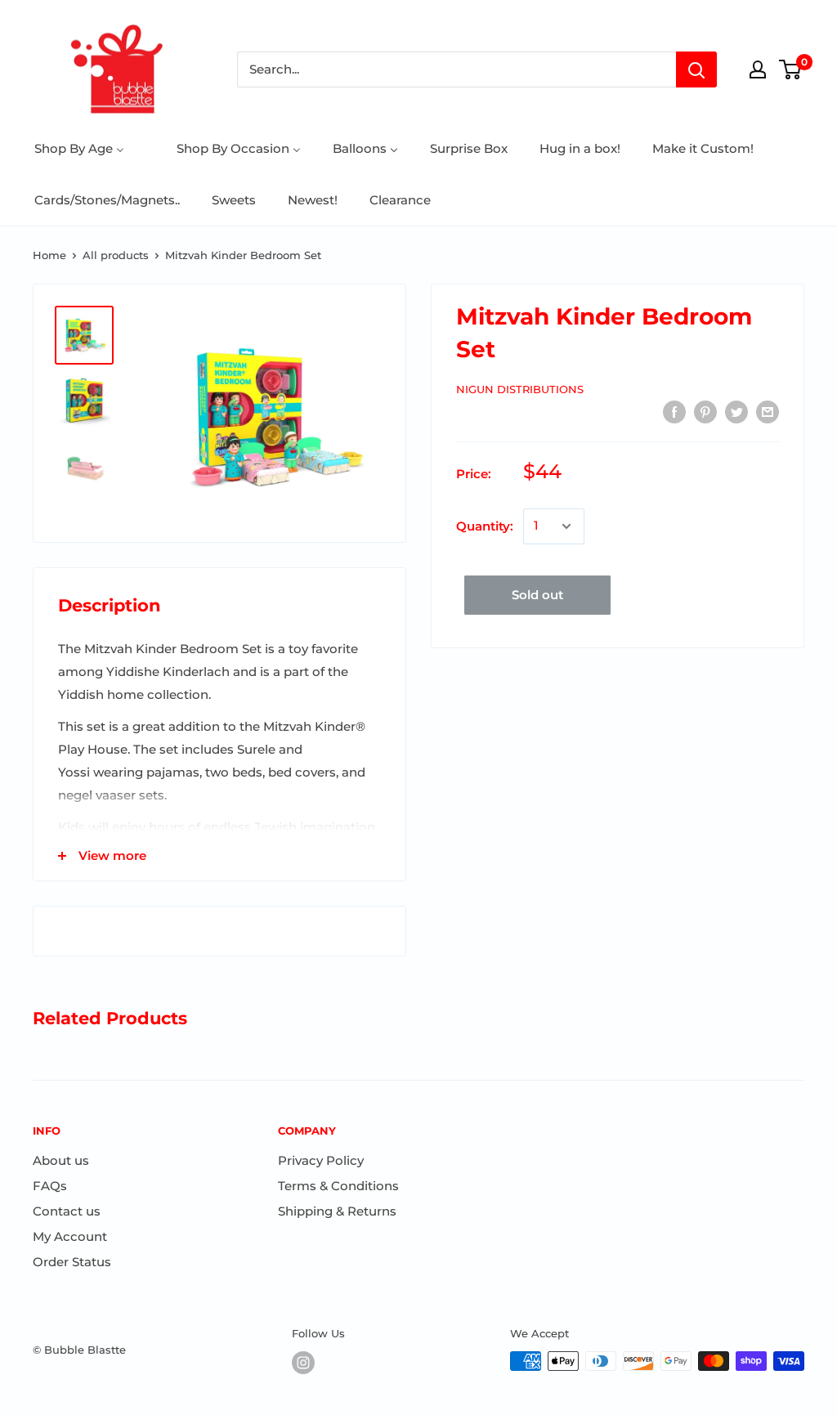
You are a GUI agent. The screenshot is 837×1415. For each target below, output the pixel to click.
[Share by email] (767, 411)
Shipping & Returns (337, 1211)
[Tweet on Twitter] (736, 411)
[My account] (758, 69)
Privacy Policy (321, 1160)
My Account (70, 1236)
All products (116, 255)
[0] (791, 69)
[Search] (696, 69)
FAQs (50, 1185)
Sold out (537, 594)
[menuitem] (79, 148)
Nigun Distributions (520, 389)
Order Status (72, 1261)
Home (49, 255)
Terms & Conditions (338, 1185)
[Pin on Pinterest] (705, 411)
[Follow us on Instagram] (303, 1362)
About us (61, 1160)
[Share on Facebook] (674, 411)
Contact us (67, 1211)
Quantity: (484, 526)
